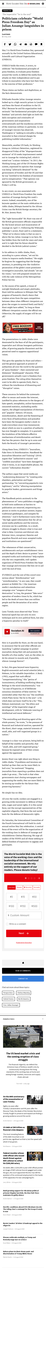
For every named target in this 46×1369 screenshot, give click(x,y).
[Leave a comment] (36, 44)
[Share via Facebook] (4, 44)
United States (8, 999)
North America (23, 999)
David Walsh (6, 34)
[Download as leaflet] (30, 44)
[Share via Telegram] (20, 44)
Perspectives (8, 993)
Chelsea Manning (23, 993)
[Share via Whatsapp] (15, 44)
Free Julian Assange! (11, 1005)
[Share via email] (25, 44)
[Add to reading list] (41, 44)
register (35, 841)
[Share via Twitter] (10, 44)
